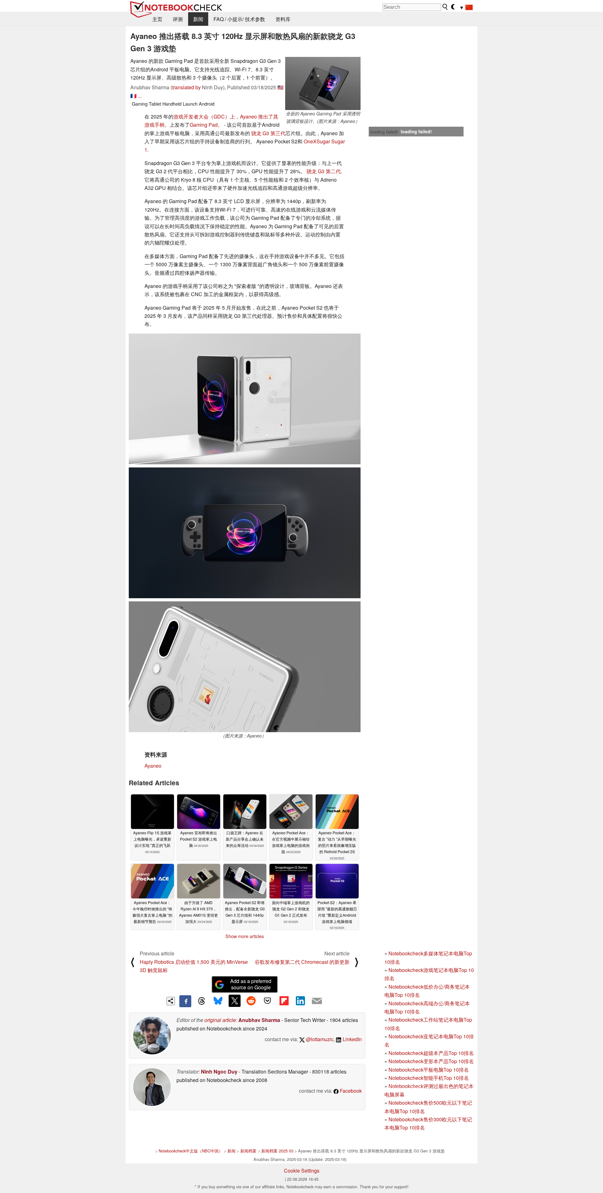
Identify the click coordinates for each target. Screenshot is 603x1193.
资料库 (283, 19)
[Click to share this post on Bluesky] (218, 1001)
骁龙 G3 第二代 (324, 171)
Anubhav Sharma (259, 1020)
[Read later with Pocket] (268, 1001)
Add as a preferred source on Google (250, 984)
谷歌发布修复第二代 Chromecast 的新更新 (302, 961)
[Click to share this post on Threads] (202, 1001)
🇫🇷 (133, 95)
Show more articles (244, 936)
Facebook (350, 1090)
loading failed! (384, 132)
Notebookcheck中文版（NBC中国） (191, 1151)
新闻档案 (248, 1151)
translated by (186, 87)
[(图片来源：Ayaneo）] (245, 666)
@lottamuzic (319, 1039)
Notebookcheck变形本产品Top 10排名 (431, 1061)
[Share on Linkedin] (300, 1001)
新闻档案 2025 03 (277, 1151)
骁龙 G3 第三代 (268, 133)
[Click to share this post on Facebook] (185, 1001)
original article (220, 1020)
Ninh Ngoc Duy (219, 1071)
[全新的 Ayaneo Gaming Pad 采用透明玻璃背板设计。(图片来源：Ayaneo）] (323, 83)
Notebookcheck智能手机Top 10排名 (428, 1077)
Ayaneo (152, 765)
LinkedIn (351, 1039)
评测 (178, 19)
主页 (157, 19)
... (140, 95)
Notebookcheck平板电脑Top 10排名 (428, 1069)
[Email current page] (317, 1001)
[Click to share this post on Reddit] (251, 1001)
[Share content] (170, 1001)
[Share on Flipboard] (284, 1001)
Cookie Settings (301, 1170)
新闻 (198, 19)
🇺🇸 (280, 87)
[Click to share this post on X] (235, 1001)
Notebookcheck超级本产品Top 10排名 (431, 1053)
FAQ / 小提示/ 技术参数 (239, 19)
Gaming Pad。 (206, 124)
